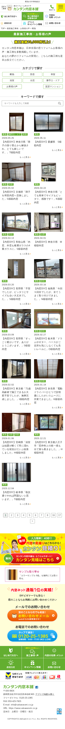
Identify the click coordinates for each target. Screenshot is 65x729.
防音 (32, 74)
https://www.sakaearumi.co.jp (23, 708)
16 (53, 515)
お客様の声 (12, 86)
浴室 (12, 80)
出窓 (32, 80)
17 (59, 515)
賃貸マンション (53, 86)
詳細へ (16, 135)
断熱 (12, 74)
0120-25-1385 (25, 698)
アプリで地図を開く (44, 694)
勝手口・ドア (53, 80)
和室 (53, 74)
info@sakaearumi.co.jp (22, 705)
